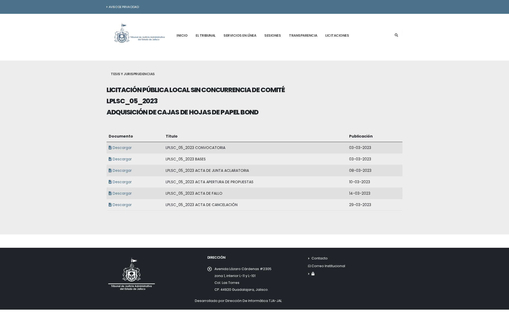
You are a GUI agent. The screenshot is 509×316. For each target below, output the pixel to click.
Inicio (182, 35)
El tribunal (206, 35)
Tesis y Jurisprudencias (133, 73)
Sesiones (272, 35)
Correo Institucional (328, 266)
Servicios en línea (239, 35)
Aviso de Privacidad (124, 7)
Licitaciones (337, 35)
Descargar (122, 147)
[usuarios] (312, 273)
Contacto (319, 258)
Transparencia (303, 35)
